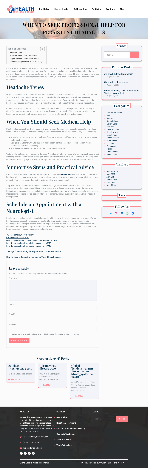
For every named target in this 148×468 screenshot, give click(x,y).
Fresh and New (112, 129)
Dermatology (112, 121)
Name (12, 304)
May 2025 (110, 174)
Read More (15, 379)
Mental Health (112, 138)
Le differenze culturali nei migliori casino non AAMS (28, 243)
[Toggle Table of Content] (41, 49)
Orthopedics (111, 140)
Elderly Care (111, 124)
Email (12, 314)
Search (122, 419)
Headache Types (15, 52)
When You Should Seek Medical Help (23, 56)
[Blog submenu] (125, 9)
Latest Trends (112, 135)
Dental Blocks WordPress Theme (34, 463)
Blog (108, 115)
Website (12, 324)
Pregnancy (111, 146)
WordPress (123, 463)
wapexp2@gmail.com (32, 448)
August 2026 (112, 171)
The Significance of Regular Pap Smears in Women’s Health (33, 251)
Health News (112, 132)
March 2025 (111, 179)
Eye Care (110, 126)
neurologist (64, 174)
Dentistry (110, 118)
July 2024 (110, 182)
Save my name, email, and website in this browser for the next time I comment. (46, 334)
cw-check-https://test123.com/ (20, 235)
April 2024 (111, 185)
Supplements (112, 151)
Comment (14, 278)
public (109, 149)
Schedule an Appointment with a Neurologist (26, 62)
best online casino (114, 113)
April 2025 (111, 177)
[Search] (134, 55)
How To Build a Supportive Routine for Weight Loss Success (33, 257)
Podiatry (110, 143)
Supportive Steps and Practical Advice (24, 59)
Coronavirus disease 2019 (17, 237)
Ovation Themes (106, 463)
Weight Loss (111, 154)
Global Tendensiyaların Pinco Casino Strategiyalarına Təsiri (31, 240)
